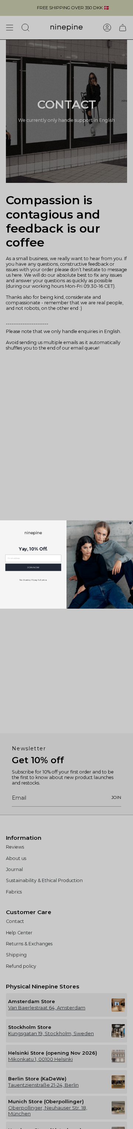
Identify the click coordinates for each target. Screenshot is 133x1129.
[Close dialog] (130, 522)
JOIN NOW (33, 567)
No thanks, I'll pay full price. (33, 579)
